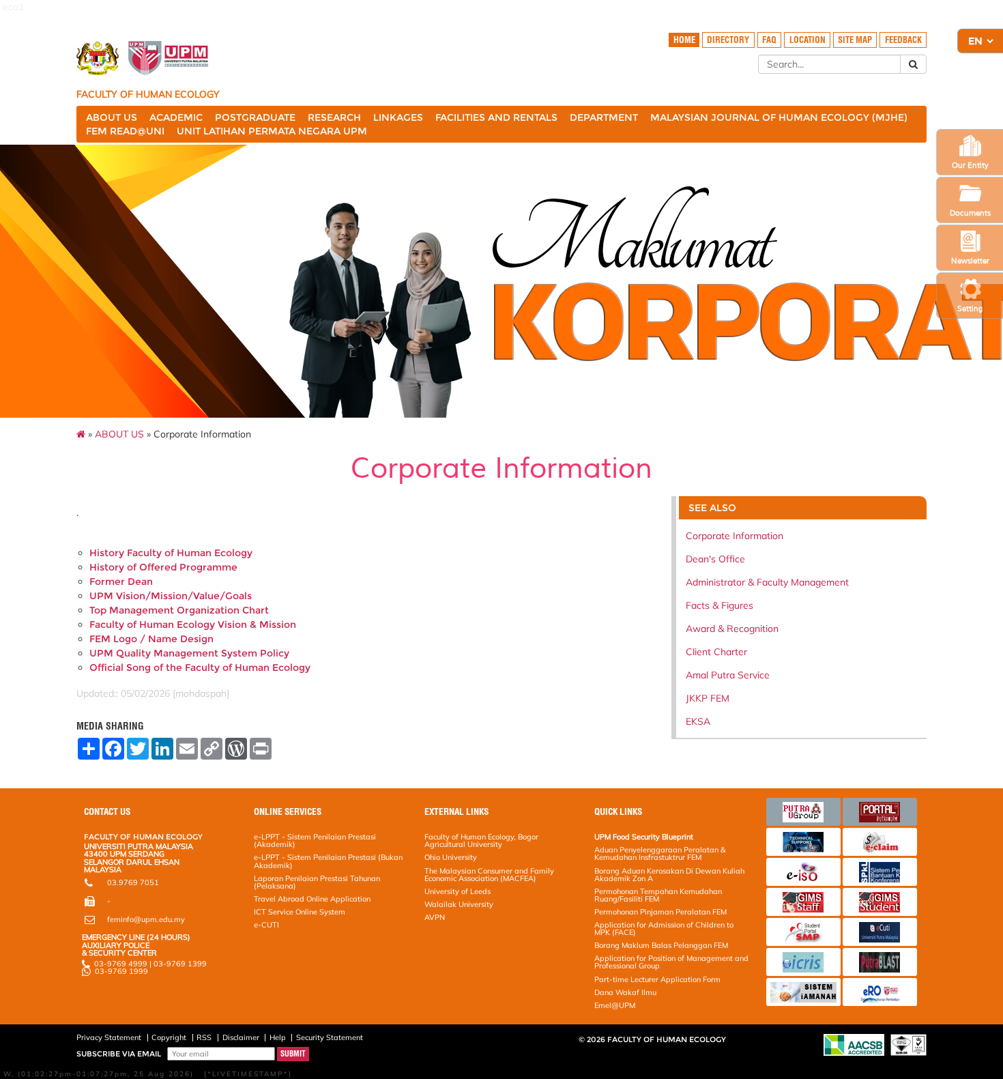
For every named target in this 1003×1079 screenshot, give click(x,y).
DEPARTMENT (604, 117)
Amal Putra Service (728, 675)
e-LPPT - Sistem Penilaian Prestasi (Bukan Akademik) (328, 860)
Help (278, 1037)
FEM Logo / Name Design (151, 639)
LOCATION (807, 40)
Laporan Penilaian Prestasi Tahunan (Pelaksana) (317, 882)
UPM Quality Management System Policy (189, 653)
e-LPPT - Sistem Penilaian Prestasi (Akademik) (315, 840)
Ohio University (450, 857)
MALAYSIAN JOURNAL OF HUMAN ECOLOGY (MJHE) (778, 117)
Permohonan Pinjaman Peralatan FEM (660, 912)
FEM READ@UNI (125, 131)
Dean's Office (715, 559)
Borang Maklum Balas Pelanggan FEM (661, 945)
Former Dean (121, 581)
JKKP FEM (707, 698)
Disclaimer (240, 1037)
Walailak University (458, 904)
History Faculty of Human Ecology (170, 553)
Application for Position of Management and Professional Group (671, 961)
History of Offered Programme (163, 567)
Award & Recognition (732, 628)
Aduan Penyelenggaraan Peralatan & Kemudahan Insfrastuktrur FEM (659, 853)
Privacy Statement (108, 1037)
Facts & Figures (719, 605)
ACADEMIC (176, 117)
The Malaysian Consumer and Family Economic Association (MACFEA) (489, 874)
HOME (684, 40)
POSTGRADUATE (255, 117)
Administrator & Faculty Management (767, 582)
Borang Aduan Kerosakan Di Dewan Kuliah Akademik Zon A (669, 874)
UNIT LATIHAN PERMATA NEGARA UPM (272, 131)
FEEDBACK (903, 40)
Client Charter (716, 652)
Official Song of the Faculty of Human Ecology (199, 667)
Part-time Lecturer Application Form (657, 979)
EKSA (698, 721)
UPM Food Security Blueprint (643, 836)
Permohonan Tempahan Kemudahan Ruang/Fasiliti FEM (658, 895)
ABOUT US (111, 117)
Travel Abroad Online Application (312, 899)
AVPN (434, 917)
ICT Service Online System (299, 912)
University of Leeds (457, 891)
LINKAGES (398, 117)
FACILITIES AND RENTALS (496, 117)
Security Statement (329, 1037)
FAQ (769, 40)
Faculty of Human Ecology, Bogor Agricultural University (481, 840)
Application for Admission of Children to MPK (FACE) (663, 928)
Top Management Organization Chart (179, 610)
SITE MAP (855, 40)
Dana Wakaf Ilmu (625, 992)
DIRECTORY (728, 40)
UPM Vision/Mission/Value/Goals (170, 596)
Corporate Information (734, 536)
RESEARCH (334, 117)
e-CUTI (266, 925)
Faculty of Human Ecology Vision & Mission (192, 624)
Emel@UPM (614, 1005)
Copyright (168, 1037)
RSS (204, 1037)
